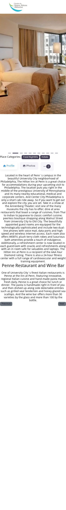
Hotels (45, 157)
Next (62, 303)
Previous (6, 303)
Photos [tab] (30, 166)
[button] (5, 134)
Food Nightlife (30, 157)
